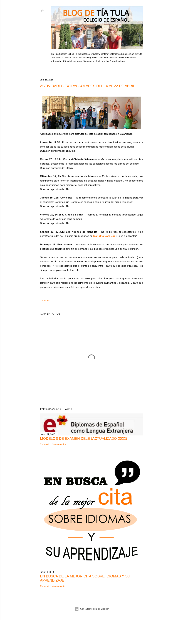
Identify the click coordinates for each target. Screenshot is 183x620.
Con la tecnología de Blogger (94, 609)
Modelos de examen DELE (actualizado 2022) (83, 438)
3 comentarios (59, 444)
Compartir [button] (45, 300)
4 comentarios (59, 586)
